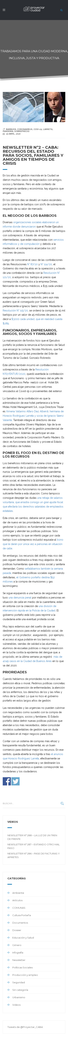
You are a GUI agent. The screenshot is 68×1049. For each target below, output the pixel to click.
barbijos (11, 129)
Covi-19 (38, 129)
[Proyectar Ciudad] (34, 10)
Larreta (47, 129)
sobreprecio (21, 131)
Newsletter (18, 960)
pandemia (8, 131)
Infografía (17, 952)
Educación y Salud (23, 937)
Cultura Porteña (21, 915)
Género (16, 945)
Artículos (17, 900)
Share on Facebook (7, 781)
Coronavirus (24, 129)
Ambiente (18, 892)
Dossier (16, 930)
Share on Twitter (15, 781)
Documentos (20, 922)
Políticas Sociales (22, 967)
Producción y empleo (25, 974)
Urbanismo (18, 997)
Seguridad (18, 982)
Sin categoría (20, 989)
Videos (16, 1004)
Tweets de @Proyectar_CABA (25, 1027)
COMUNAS (18, 907)
